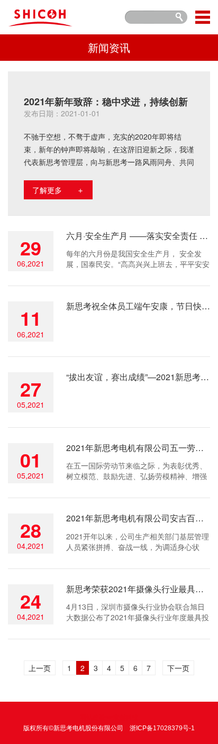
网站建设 (92, 717)
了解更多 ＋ (58, 190)
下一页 (178, 668)
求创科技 (125, 717)
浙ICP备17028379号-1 (162, 728)
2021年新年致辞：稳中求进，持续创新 (106, 101)
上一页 (40, 668)
